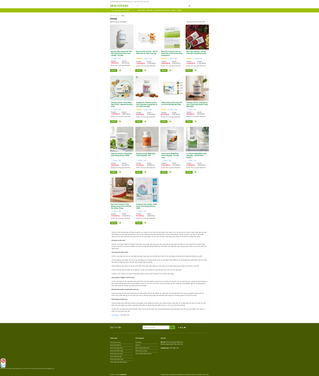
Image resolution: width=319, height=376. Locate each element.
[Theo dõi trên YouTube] (184, 327)
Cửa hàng (149, 10)
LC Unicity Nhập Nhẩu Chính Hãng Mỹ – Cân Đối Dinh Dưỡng (196, 155)
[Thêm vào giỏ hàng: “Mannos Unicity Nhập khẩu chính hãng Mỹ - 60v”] (145, 172)
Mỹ (120, 58)
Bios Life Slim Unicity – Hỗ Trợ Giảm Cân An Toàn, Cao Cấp (147, 52)
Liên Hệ (179, 10)
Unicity (115, 58)
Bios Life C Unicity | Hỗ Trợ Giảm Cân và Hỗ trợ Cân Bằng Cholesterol (171, 53)
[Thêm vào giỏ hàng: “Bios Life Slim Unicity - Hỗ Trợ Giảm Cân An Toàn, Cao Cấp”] (145, 70)
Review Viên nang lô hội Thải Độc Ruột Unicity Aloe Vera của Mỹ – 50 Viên (121, 53)
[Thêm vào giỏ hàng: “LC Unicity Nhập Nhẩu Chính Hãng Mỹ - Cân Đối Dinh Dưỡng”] (196, 172)
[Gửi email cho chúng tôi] (180, 327)
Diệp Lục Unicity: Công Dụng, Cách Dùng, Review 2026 (121, 154)
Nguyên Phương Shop (115, 15)
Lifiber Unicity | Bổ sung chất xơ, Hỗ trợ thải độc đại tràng (171, 103)
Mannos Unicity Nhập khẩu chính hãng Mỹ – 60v (145, 154)
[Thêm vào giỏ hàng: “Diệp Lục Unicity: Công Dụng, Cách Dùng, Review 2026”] (120, 172)
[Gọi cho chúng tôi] (182, 327)
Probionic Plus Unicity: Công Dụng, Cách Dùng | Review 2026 (146, 206)
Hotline (113, 315)
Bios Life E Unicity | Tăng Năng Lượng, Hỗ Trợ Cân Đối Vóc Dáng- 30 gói (121, 206)
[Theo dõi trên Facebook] (178, 327)
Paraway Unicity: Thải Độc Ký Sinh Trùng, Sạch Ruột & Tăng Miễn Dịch (197, 104)
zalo (117, 315)
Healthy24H (141, 10)
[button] (203, 5)
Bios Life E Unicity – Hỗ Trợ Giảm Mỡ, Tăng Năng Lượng (196, 52)
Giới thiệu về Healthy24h (162, 10)
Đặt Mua (113, 70)
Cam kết (173, 10)
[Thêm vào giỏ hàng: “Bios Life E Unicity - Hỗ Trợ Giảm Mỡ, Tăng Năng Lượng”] (196, 70)
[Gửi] (189, 5)
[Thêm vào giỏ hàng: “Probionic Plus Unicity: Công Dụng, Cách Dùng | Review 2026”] (145, 223)
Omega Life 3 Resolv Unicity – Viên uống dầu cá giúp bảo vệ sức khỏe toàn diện (147, 104)
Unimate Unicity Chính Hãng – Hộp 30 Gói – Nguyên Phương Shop (121, 104)
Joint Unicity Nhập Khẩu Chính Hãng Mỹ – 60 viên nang (170, 155)
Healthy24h (117, 5)
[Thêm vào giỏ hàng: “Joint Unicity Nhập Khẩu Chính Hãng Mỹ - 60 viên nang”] (170, 172)
